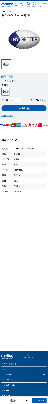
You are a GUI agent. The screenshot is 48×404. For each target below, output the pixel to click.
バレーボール (7, 380)
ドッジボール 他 (8, 385)
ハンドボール (7, 374)
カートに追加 (24, 108)
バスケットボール (8, 364)
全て (9, 11)
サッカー (5, 369)
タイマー (5, 390)
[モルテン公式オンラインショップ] (7, 5)
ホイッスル (6, 396)
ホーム (3, 11)
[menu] (45, 4)
